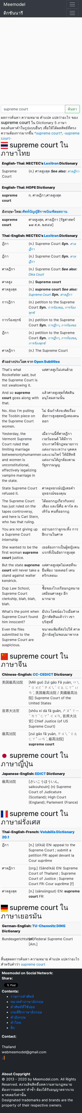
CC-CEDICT (43, 674)
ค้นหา (72, 109)
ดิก (12, 1027)
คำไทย (15, 1022)
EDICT (40, 773)
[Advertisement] (41, 60)
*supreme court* (48, 133)
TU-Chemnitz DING (48, 926)
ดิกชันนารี (13, 13)
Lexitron (51, 163)
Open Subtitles (47, 361)
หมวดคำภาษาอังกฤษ (26, 1001)
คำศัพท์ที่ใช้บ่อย (22, 1007)
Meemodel (14, 4)
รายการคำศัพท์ (22, 996)
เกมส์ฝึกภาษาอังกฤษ (26, 1012)
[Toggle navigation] (72, 4)
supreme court (33, 964)
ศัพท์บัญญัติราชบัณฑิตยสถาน (44, 211)
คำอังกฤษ (18, 1017)
